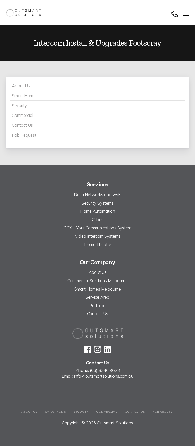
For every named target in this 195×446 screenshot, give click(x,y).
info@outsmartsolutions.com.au (103, 376)
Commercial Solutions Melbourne (97, 280)
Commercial (22, 115)
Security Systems (97, 203)
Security (19, 105)
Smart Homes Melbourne (97, 289)
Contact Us (22, 125)
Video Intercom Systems (97, 236)
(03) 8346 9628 (105, 370)
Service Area (97, 297)
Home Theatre (97, 244)
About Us (21, 85)
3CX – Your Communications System (97, 228)
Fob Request (24, 135)
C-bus (97, 219)
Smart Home (24, 95)
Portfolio (97, 305)
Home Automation (97, 211)
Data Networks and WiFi (97, 194)
